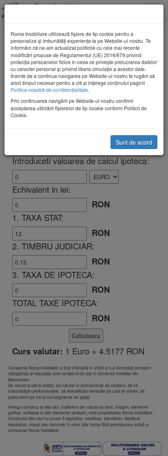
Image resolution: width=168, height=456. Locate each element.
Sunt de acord (134, 142)
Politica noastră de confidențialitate (49, 89)
